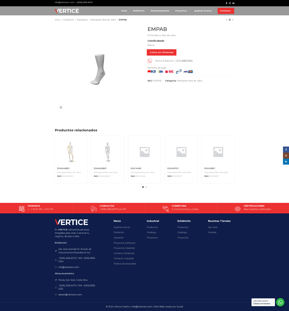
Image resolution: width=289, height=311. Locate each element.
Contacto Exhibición (124, 253)
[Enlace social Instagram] (230, 3)
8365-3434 (187, 60)
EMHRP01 (173, 168)
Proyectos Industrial (124, 248)
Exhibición (69, 19)
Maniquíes (82, 19)
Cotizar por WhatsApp (161, 52)
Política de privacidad (125, 263)
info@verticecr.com (68, 267)
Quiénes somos (122, 227)
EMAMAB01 (100, 168)
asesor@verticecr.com (70, 294)
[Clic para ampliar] (61, 107)
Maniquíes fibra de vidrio (104, 19)
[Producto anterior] (226, 19)
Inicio (58, 19)
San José (212, 227)
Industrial (118, 237)
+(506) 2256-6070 (84, 2)
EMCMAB (136, 168)
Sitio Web (159, 306)
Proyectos (152, 237)
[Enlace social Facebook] (226, 3)
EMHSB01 (209, 168)
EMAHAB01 (63, 168)
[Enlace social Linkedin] (233, 3)
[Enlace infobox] (253, 209)
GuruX (180, 306)
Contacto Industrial (124, 258)
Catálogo (151, 232)
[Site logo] (67, 10)
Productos (152, 227)
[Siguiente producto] (232, 19)
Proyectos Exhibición (125, 243)
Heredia (212, 232)
